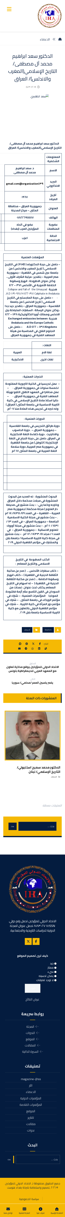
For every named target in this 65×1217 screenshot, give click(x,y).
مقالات (31, 1124)
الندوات (30, 1033)
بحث (12, 826)
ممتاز (51, 967)
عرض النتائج (32, 999)
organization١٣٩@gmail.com (24, 183)
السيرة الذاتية (30, 1051)
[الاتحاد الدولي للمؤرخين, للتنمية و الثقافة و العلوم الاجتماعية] (49, 15)
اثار (30, 1085)
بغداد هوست (14, 1187)
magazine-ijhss (31, 1079)
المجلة (30, 1026)
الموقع (30, 1039)
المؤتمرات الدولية (30, 1098)
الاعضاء (27, 630)
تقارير (31, 1117)
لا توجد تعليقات (45, 980)
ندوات (30, 1130)
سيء (50, 971)
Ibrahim (48, 630)
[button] (9, 9)
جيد (52, 963)
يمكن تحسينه (46, 975)
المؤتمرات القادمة (31, 1105)
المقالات (30, 1045)
